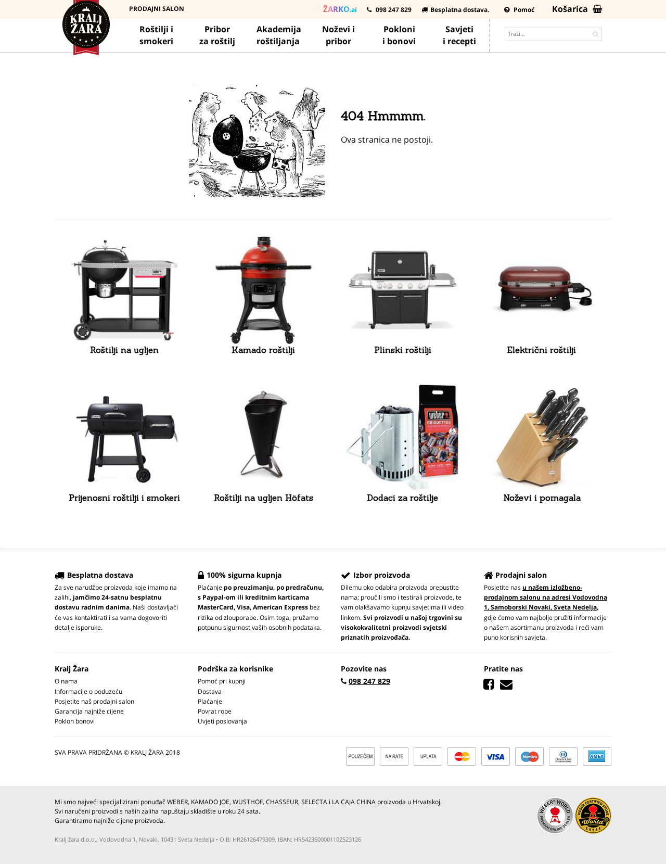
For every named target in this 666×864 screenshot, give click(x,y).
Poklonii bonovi (399, 35)
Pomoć (523, 9)
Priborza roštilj (217, 35)
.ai (340, 9)
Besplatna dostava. (459, 9)
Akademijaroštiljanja (279, 35)
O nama (66, 681)
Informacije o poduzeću (88, 691)
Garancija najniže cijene (89, 711)
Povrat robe (215, 711)
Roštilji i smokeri (156, 35)
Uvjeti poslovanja (222, 721)
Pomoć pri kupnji (222, 681)
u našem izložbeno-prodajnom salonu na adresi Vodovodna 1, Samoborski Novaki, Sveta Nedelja (545, 597)
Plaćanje (210, 701)
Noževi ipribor (338, 35)
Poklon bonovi (75, 721)
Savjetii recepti (459, 35)
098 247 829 (393, 9)
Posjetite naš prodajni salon (94, 701)
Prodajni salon (156, 8)
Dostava (210, 691)
